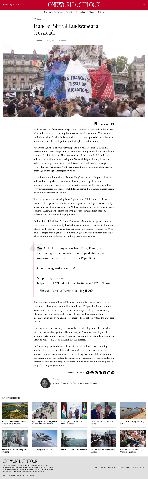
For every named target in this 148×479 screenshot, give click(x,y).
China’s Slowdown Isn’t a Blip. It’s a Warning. (14, 450)
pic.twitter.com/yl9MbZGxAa (91, 283)
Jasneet (39, 40)
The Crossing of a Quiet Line (42, 449)
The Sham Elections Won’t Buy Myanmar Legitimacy (131, 450)
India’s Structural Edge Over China (74, 449)
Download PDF (106, 124)
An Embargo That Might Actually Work (132, 422)
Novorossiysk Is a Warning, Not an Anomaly (103, 450)
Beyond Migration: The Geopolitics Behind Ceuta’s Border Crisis (44, 422)
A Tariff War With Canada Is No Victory (102, 422)
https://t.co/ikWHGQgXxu (54, 283)
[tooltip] (87, 372)
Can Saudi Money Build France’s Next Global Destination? (14, 422)
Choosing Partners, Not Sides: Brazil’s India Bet (72, 422)
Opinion (37, 19)
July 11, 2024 (86, 291)
